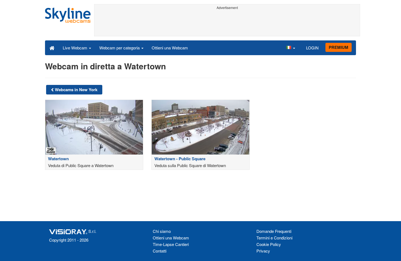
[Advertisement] (227, 23)
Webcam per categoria (120, 48)
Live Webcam (75, 48)
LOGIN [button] (312, 48)
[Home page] (52, 47)
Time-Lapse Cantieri (171, 244)
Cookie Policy (268, 244)
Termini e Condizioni (274, 238)
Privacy (263, 251)
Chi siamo (162, 231)
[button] (290, 47)
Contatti (159, 251)
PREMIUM (338, 47)
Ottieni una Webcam (170, 48)
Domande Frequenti (273, 231)
